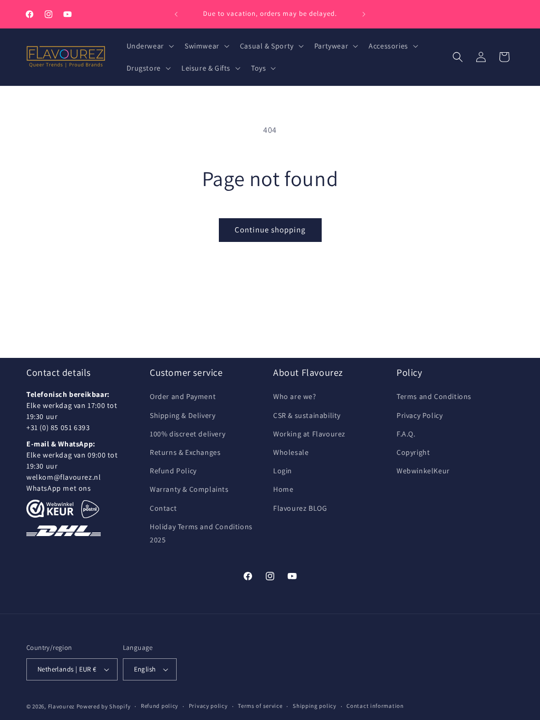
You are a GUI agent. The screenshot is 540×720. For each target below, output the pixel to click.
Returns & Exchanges (185, 452)
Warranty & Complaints (189, 489)
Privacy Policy (419, 415)
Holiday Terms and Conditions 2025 (201, 533)
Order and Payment (183, 396)
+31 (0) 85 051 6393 (58, 427)
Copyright (413, 452)
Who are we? (294, 396)
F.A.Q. (406, 434)
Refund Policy (173, 470)
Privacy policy (208, 705)
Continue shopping (270, 230)
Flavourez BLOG (300, 508)
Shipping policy (314, 705)
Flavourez (61, 706)
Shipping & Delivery (182, 415)
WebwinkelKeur (423, 470)
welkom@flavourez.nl (63, 477)
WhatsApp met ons (58, 488)
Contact (163, 508)
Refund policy (159, 705)
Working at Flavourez (309, 434)
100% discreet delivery (187, 434)
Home (283, 489)
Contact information (374, 705)
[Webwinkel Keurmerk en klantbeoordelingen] (50, 508)
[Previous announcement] (176, 14)
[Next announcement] (363, 14)
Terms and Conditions (434, 396)
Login (282, 470)
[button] (149, 46)
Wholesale (290, 452)
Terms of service (260, 705)
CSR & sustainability (307, 415)
